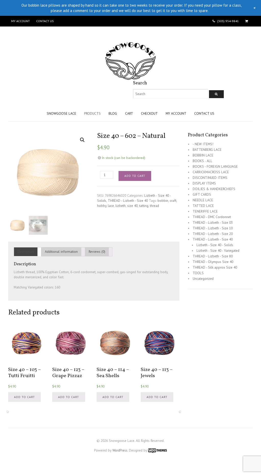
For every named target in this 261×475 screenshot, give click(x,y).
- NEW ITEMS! (203, 144)
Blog (113, 113)
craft (173, 200)
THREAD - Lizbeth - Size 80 (213, 256)
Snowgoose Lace (61, 113)
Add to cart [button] (24, 397)
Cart (129, 113)
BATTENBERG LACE (207, 149)
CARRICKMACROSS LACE (211, 172)
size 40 (132, 205)
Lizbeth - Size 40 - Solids (215, 245)
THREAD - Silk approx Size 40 (215, 267)
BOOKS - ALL (202, 161)
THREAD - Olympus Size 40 (213, 261)
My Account (20, 21)
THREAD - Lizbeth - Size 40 (128, 200)
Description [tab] (26, 251)
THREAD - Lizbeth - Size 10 (213, 228)
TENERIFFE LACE (205, 211)
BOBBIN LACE (203, 155)
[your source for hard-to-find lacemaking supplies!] (130, 77)
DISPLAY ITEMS (204, 183)
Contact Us (45, 21)
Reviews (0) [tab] (97, 251)
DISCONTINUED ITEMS (210, 177)
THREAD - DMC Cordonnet (212, 217)
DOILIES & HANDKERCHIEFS (214, 189)
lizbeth (120, 205)
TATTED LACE (203, 205)
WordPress (119, 450)
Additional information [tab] (61, 251)
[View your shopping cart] (247, 21)
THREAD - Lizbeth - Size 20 (213, 233)
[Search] (216, 94)
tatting (143, 205)
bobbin (163, 200)
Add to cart (134, 176)
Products (92, 113)
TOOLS (198, 273)
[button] (82, 139)
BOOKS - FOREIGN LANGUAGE (215, 166)
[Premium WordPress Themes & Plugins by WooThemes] (157, 450)
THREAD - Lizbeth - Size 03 (213, 222)
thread (154, 205)
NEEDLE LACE (203, 200)
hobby (101, 205)
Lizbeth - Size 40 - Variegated (218, 250)
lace (111, 205)
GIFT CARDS (202, 194)
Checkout (149, 113)
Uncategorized (203, 278)
